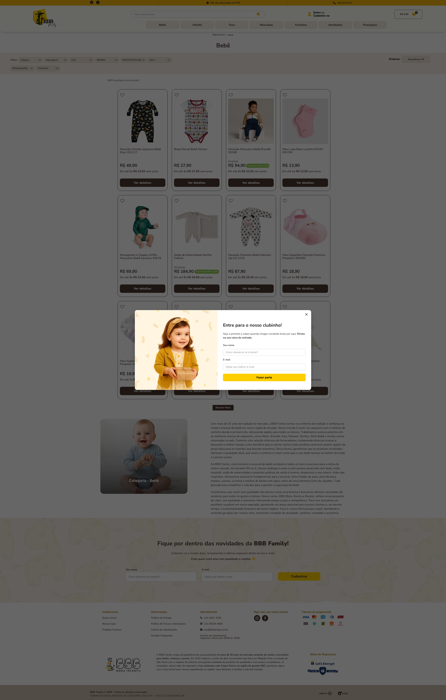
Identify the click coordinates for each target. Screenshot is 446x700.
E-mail (226, 359)
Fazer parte (264, 377)
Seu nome (228, 345)
